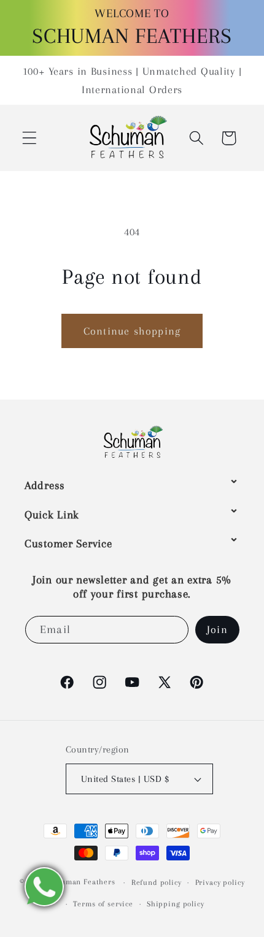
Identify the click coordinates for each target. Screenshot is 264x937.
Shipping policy (175, 904)
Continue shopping (132, 331)
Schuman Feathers (81, 882)
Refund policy (156, 882)
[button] (30, 138)
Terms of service (103, 904)
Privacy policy (220, 882)
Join (217, 629)
